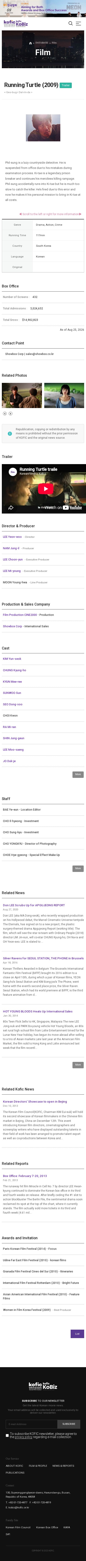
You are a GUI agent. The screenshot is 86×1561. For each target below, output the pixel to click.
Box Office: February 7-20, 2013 (25, 1176)
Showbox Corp (13, 626)
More (78, 774)
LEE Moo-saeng (13, 749)
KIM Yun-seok (12, 658)
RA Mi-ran (9, 727)
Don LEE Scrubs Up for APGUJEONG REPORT (34, 905)
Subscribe (69, 1424)
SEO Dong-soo (12, 704)
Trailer (66, 85)
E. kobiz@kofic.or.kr (17, 1507)
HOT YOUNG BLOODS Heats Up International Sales (37, 1011)
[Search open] (71, 23)
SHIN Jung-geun (13, 738)
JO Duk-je (9, 761)
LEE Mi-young (12, 571)
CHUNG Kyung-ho (14, 670)
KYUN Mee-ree (12, 681)
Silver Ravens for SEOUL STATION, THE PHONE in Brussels (43, 958)
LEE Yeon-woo (12, 536)
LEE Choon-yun (13, 559)
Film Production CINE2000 (20, 615)
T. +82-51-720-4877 (16, 1502)
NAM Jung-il (11, 548)
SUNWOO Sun (12, 693)
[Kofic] (9, 23)
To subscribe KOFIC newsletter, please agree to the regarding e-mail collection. (43, 1435)
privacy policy (23, 1437)
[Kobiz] (21, 23)
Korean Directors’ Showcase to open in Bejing (35, 1101)
